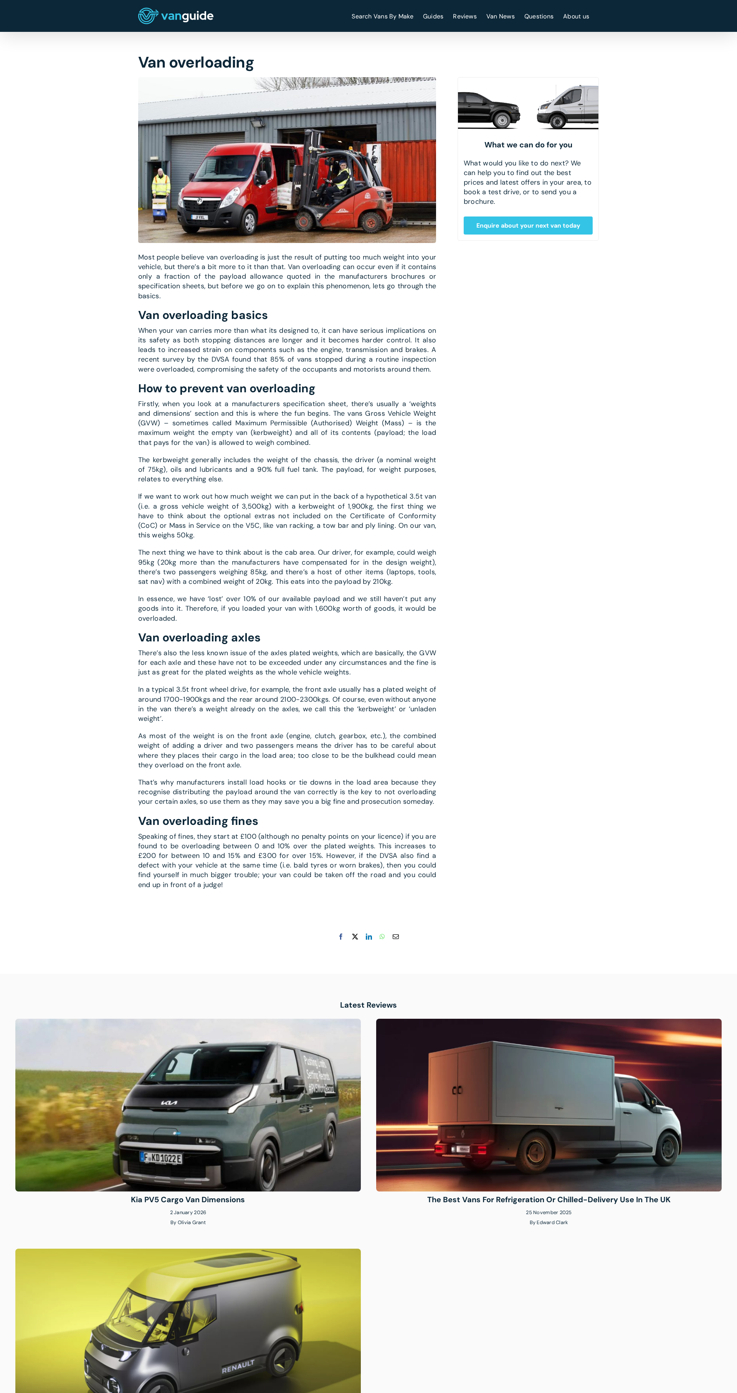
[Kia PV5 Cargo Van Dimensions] (188, 1023)
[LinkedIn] (369, 937)
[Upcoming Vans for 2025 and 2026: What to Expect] (188, 1253)
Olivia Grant (192, 1222)
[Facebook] (341, 937)
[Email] (396, 937)
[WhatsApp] (382, 937)
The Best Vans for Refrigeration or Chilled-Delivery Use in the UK (549, 1200)
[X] (355, 937)
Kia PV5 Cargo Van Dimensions (188, 1200)
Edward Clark (552, 1222)
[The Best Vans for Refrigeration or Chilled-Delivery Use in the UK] (549, 1023)
